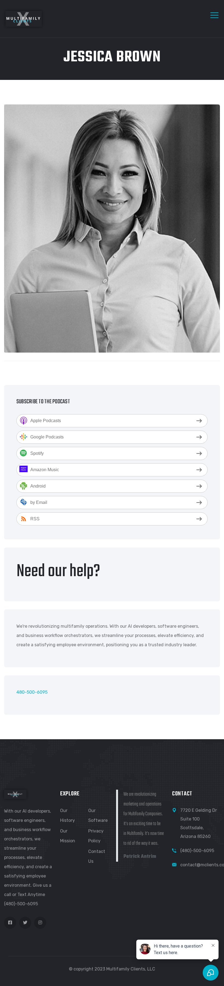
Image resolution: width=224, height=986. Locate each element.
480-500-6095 (32, 692)
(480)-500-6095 (197, 850)
